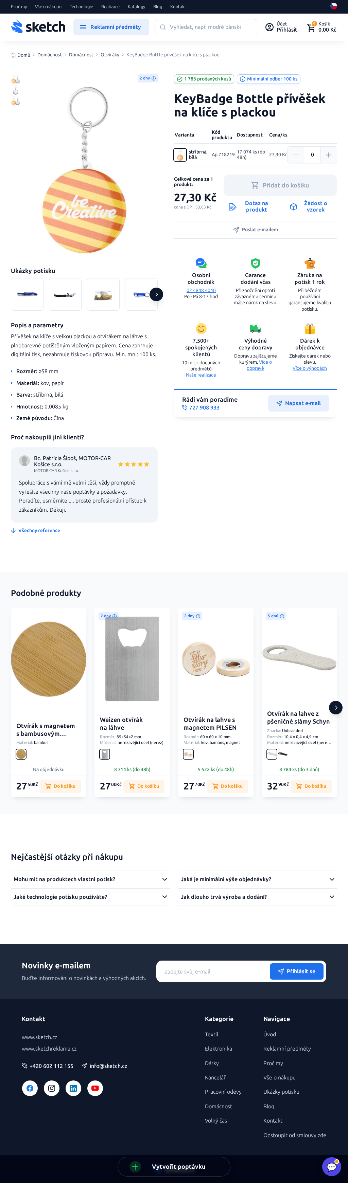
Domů (23, 55)
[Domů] (38, 27)
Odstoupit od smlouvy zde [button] (294, 1135)
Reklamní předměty (287, 1048)
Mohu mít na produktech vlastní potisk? (64, 879)
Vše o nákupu (48, 6)
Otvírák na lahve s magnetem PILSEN (210, 723)
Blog (157, 6)
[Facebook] (30, 1088)
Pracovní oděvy (223, 1092)
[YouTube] (95, 1088)
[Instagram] (52, 1088)
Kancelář (215, 1077)
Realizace (110, 6)
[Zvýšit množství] (328, 155)
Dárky (212, 1063)
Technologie (81, 6)
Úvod (269, 1034)
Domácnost (49, 55)
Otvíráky (110, 55)
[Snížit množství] (296, 155)
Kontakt (178, 6)
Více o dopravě (259, 365)
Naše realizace (201, 375)
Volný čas (216, 1120)
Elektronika (218, 1048)
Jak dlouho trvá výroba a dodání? (224, 897)
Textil (211, 1034)
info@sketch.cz (108, 1066)
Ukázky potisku (281, 1092)
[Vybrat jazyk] (333, 7)
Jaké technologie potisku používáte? (60, 897)
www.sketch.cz (39, 1037)
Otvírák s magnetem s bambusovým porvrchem (45, 734)
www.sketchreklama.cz (49, 1048)
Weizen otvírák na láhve (121, 723)
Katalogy (136, 6)
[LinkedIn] (73, 1088)
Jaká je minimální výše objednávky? (226, 879)
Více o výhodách (310, 368)
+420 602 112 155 (51, 1066)
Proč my (19, 6)
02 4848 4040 (201, 290)
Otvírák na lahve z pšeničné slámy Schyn (298, 717)
